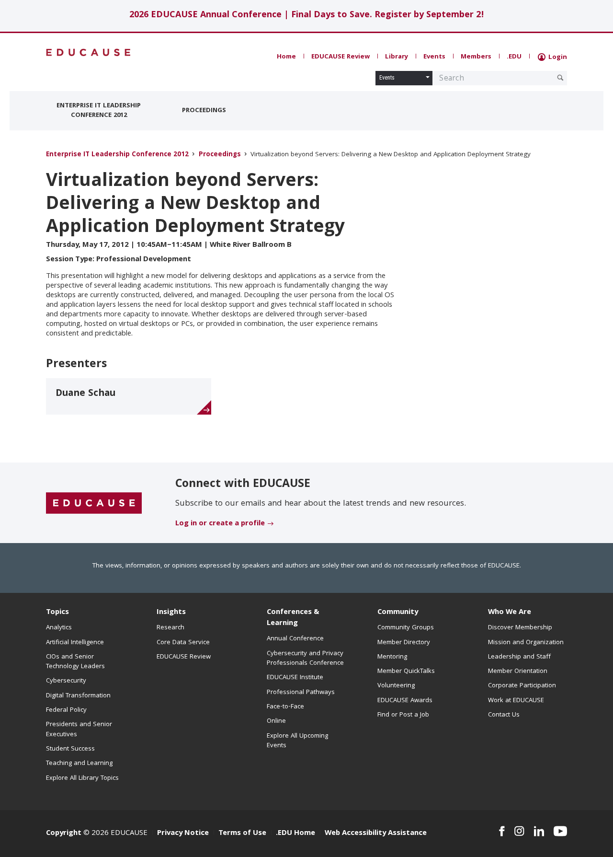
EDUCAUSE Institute (295, 677)
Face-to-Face (285, 707)
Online (276, 721)
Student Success (70, 749)
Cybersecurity (66, 681)
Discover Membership (520, 628)
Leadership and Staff (519, 657)
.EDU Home (295, 833)
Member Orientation (517, 671)
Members (476, 57)
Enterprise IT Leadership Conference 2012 (99, 111)
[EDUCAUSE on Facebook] (501, 831)
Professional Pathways (301, 692)
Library (396, 57)
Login (556, 57)
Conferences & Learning (293, 618)
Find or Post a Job (403, 715)
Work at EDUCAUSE (516, 700)
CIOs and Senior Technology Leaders (75, 662)
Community (397, 612)
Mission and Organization (526, 642)
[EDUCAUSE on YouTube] (560, 831)
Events (434, 57)
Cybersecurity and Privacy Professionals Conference (305, 659)
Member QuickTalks (406, 671)
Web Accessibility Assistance (376, 833)
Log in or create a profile (220, 524)
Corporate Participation (522, 686)
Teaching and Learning (79, 763)
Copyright (63, 833)
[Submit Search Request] (560, 77)
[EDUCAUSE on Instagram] (519, 831)
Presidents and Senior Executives (79, 729)
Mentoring (392, 657)
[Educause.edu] (94, 503)
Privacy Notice (183, 833)
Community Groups (405, 628)
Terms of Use (242, 833)
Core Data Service (183, 642)
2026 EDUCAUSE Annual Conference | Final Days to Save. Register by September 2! (306, 15)
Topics (57, 612)
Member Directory (403, 642)
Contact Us (504, 715)
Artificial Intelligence (75, 642)
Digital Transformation (78, 696)
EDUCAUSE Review (340, 57)
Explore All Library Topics (82, 778)
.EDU (514, 57)
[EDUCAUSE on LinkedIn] (539, 831)
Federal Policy (66, 710)
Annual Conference (295, 639)
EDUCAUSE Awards (404, 700)
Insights (171, 612)
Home (286, 57)
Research (170, 628)
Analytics (59, 628)
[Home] (88, 52)
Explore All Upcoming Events (297, 741)
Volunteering (396, 686)
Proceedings (204, 110)
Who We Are (509, 612)
